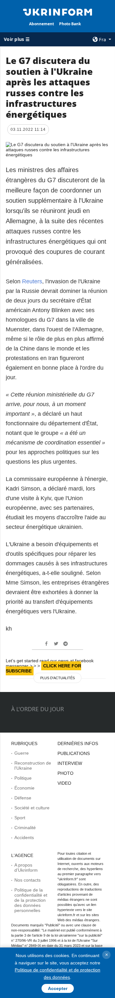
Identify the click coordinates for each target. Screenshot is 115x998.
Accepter (57, 988)
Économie (24, 787)
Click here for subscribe (43, 668)
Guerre (21, 753)
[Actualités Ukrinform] (57, 11)
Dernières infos (77, 743)
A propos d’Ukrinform (26, 867)
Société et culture (32, 807)
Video (64, 783)
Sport (19, 817)
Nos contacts (27, 880)
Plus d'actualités (57, 678)
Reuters (32, 281)
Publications (73, 753)
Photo (65, 773)
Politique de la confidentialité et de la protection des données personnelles (30, 900)
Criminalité (25, 827)
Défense (22, 797)
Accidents (24, 837)
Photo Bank (70, 24)
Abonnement (41, 24)
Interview (69, 763)
